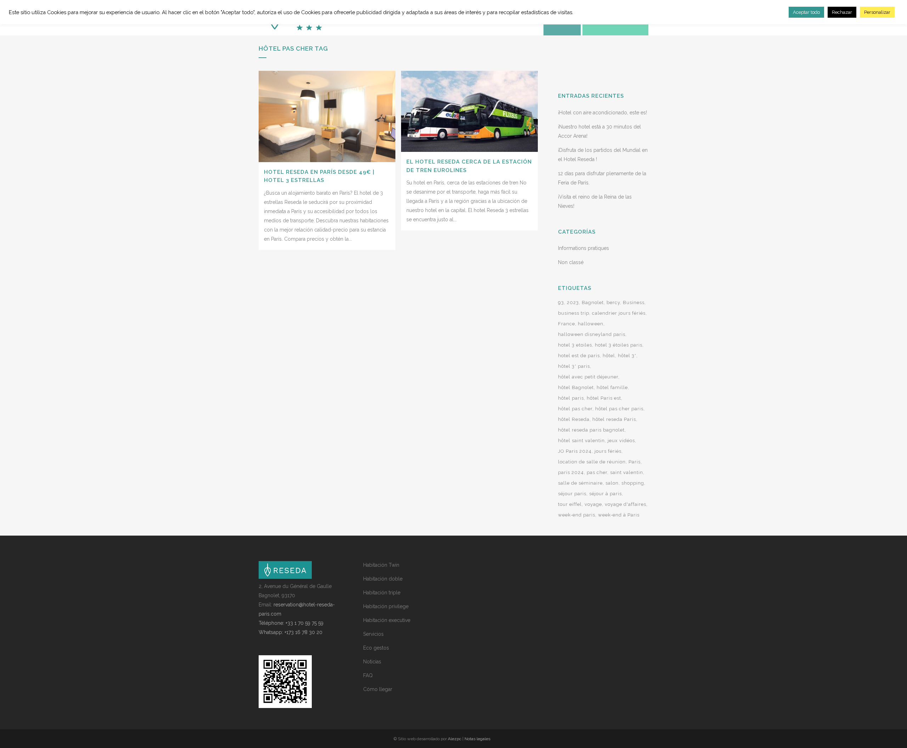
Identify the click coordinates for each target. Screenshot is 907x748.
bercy (613, 302)
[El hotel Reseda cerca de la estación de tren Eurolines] (469, 111)
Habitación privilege (386, 606)
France (566, 323)
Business (633, 302)
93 (561, 302)
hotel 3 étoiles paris (618, 345)
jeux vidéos (621, 440)
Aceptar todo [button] (806, 12)
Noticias (372, 661)
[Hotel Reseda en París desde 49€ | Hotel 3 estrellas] (327, 116)
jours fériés (608, 451)
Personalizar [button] (877, 12)
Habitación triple (381, 592)
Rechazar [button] (842, 12)
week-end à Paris (619, 515)
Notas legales (477, 738)
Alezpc (454, 738)
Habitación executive (386, 620)
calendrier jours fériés (619, 313)
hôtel (609, 355)
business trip (573, 313)
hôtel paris (571, 398)
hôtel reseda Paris (614, 419)
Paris (635, 461)
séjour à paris (605, 493)
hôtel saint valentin (581, 440)
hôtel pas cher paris (619, 408)
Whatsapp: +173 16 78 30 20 (290, 632)
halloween (590, 323)
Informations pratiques (583, 248)
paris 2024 (571, 472)
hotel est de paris (579, 355)
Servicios (373, 634)
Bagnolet (593, 302)
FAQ (368, 675)
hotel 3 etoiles (575, 345)
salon (612, 483)
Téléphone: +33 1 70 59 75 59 (291, 623)
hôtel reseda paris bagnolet (591, 430)
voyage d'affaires (625, 504)
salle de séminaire (580, 483)
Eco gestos (376, 648)
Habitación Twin (381, 565)
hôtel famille (612, 387)
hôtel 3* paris (574, 366)
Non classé (571, 262)
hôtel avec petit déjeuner (588, 376)
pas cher (597, 472)
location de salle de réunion (592, 461)
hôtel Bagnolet (576, 387)
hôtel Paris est (604, 398)
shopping (632, 483)
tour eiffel (570, 504)
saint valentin (626, 472)
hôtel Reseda (574, 419)
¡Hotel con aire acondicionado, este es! (602, 112)
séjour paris (572, 493)
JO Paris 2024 (575, 451)
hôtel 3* (627, 355)
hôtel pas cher (575, 408)
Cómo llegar (377, 689)
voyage (593, 504)
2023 (573, 302)
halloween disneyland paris (591, 334)
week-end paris (576, 515)
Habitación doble (382, 579)
